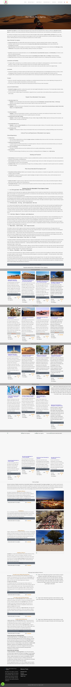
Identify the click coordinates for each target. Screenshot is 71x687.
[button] (2, 684)
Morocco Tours (24, 669)
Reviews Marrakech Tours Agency (10, 298)
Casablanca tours (24, 674)
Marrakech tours (24, 671)
